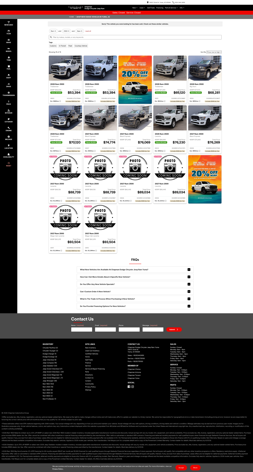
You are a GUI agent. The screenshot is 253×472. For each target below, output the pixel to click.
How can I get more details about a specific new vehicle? (105, 277)
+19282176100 (139, 358)
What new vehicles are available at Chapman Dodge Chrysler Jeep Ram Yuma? (114, 270)
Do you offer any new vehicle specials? (97, 284)
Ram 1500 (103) (48, 384)
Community (89, 384)
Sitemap (88, 390)
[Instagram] (132, 386)
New (134, 8)
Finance (88, 363)
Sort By (203, 52)
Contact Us (89, 378)
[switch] (53, 46)
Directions (89, 375)
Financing (159, 8)
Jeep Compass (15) (50, 363)
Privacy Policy (90, 387)
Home (71, 17)
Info (181, 8)
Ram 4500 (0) (48, 393)
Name (77, 325)
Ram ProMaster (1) (49, 399)
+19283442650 (138, 355)
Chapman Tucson (134, 375)
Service (88, 366)
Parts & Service (170, 8)
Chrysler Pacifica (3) (50, 348)
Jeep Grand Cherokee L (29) (53, 372)
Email (101, 325)
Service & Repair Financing (95, 369)
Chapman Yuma (133, 378)
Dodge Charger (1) (49, 354)
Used (141, 8)
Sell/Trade (151, 8)
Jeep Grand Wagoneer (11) (52, 375)
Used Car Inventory (92, 351)
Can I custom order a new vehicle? (95, 292)
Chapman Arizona (134, 372)
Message (150, 325)
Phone (121, 325)
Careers (88, 381)
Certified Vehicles (91, 354)
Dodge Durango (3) (50, 357)
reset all (88, 31)
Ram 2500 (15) (48, 387)
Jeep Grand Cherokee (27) (52, 369)
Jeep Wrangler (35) (50, 381)
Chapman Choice (134, 369)
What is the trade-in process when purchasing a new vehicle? (107, 299)
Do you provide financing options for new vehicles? (103, 306)
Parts (87, 372)
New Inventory (90, 348)
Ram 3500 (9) (48, 390)
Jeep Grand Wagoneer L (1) (53, 378)
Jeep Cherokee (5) (49, 360)
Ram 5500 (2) (48, 396)
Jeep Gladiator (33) (50, 366)
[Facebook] (129, 386)
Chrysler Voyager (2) (50, 351)
